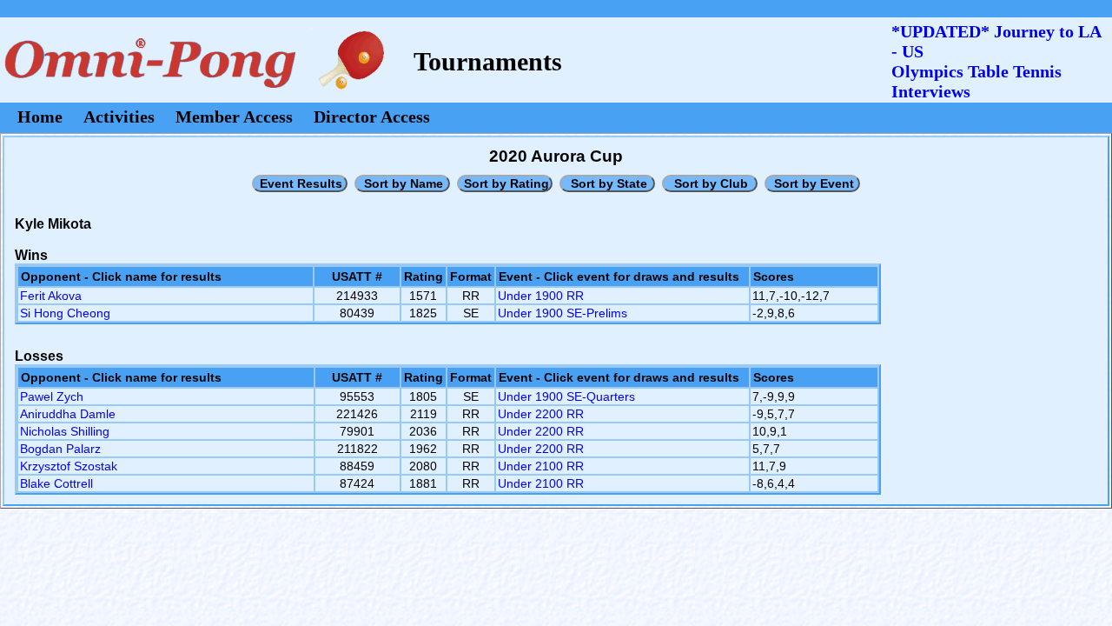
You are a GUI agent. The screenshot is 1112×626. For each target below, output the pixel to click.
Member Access (234, 116)
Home (40, 116)
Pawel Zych (51, 396)
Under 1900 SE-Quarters (566, 396)
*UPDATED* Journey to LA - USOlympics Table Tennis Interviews (996, 61)
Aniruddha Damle (68, 414)
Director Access (372, 116)
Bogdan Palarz (60, 449)
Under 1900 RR (541, 296)
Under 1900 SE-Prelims (562, 313)
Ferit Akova (51, 296)
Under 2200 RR (541, 414)
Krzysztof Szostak (68, 466)
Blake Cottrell (56, 483)
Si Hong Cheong (65, 313)
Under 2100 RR (541, 466)
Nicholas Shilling (64, 431)
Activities (119, 116)
